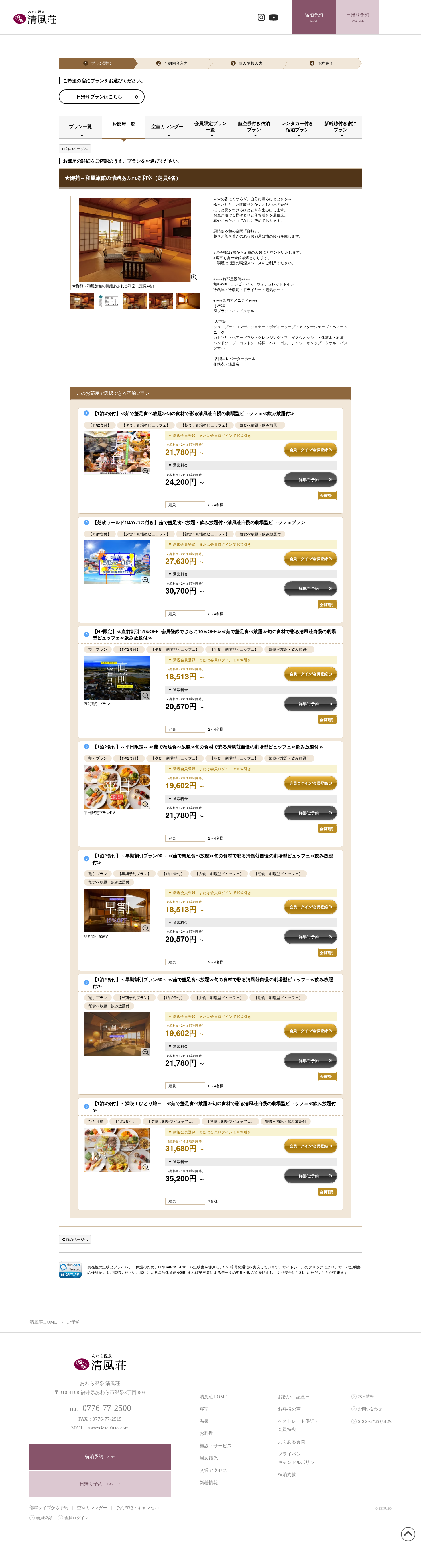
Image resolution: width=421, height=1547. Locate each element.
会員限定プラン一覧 (210, 126)
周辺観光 (209, 1458)
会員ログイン (76, 1518)
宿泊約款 (287, 1474)
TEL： (100, 1409)
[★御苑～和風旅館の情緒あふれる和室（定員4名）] (82, 301)
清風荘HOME (213, 1396)
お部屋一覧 (123, 123)
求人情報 (366, 1396)
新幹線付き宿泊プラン (340, 126)
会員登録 (44, 1518)
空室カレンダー (167, 126)
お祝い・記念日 (294, 1396)
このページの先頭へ (407, 1540)
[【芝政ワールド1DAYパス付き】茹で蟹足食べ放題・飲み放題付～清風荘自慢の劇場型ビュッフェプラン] (117, 562)
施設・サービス (216, 1445)
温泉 (204, 1421)
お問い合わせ (370, 1409)
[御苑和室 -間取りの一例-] (188, 300)
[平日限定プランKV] (117, 787)
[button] (70, 1269)
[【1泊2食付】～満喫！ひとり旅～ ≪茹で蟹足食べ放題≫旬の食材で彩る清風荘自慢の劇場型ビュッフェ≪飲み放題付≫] (117, 1150)
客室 (204, 1409)
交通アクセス (213, 1470)
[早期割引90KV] (117, 910)
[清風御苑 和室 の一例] (109, 300)
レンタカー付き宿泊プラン (297, 126)
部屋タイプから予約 (48, 1507)
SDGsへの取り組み (375, 1421)
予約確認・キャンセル (137, 1507)
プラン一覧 (80, 126)
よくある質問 (291, 1441)
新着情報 (209, 1482)
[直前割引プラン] (117, 678)
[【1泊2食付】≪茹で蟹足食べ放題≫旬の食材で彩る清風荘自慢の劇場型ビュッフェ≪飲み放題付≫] (117, 453)
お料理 (206, 1433)
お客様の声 (289, 1409)
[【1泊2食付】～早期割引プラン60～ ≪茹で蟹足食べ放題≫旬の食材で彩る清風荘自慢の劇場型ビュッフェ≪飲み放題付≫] (117, 1034)
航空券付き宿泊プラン (254, 126)
